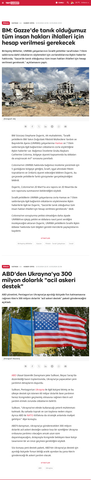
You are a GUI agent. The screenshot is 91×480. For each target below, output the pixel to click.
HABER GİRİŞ (29, 23)
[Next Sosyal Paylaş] (25, 126)
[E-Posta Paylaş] (65, 126)
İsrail (71, 243)
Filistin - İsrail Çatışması (55, 243)
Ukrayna (39, 389)
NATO (30, 415)
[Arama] (68, 2)
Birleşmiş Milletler (25, 243)
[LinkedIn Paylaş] (45, 126)
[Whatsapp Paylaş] (58, 126)
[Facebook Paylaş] (32, 126)
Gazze (38, 243)
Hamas (59, 143)
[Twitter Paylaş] (38, 126)
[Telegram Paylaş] (52, 126)
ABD (14, 375)
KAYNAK (15, 23)
